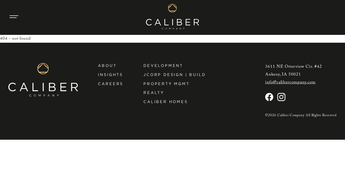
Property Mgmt (166, 84)
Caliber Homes (165, 102)
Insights (110, 74)
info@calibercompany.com (290, 82)
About (107, 65)
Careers (110, 84)
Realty (153, 92)
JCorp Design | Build (174, 74)
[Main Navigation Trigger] (13, 16)
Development (163, 65)
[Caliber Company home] (172, 17)
